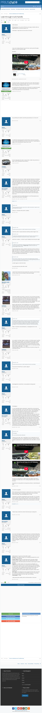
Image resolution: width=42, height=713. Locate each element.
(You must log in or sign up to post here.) (34, 582)
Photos (23, 680)
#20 (40, 579)
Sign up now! (10, 613)
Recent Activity (32, 9)
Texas (9, 173)
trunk (26, 20)
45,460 (3, 95)
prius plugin (22, 20)
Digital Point (25, 710)
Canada (9, 97)
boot (4, 20)
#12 (40, 350)
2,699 (3, 171)
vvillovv (4, 306)
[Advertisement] (26, 38)
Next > (9, 22)
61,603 (3, 287)
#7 (40, 212)
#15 (40, 427)
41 (8, 95)
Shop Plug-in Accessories (5, 9)
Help (26, 663)
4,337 (3, 311)
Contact (23, 682)
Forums (23, 678)
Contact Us (22, 663)
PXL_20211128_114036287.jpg (21, 73)
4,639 (3, 193)
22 (3, 39)
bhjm (24, 18)
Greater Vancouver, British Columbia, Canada (6, 290)
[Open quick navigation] (40, 14)
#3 (40, 120)
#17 (40, 501)
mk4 (12, 20)
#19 (40, 542)
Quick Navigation (28, 684)
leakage (9, 20)
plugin (15, 20)
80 (8, 287)
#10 (40, 310)
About (23, 675)
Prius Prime (13, 9)
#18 (40, 514)
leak (6, 20)
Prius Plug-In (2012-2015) (20, 9)
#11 (40, 328)
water (29, 20)
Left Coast (8, 195)
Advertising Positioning (18, 710)
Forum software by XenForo (21, 711)
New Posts (27, 9)
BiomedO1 (5, 188)
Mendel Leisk (5, 282)
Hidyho (4, 166)
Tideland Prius (6, 89)
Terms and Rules (30, 663)
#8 (40, 268)
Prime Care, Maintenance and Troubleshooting (12, 18)
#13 (40, 368)
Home (19, 663)
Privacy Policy (36, 663)
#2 (40, 91)
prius (18, 20)
